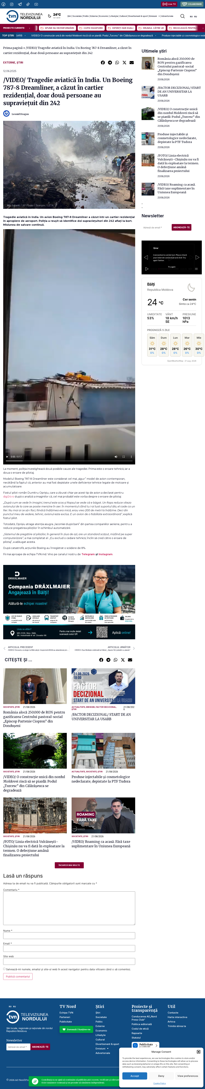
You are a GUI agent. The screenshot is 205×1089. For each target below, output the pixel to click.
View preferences (187, 1075)
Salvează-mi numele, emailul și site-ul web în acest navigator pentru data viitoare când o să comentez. (68, 969)
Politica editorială (142, 1024)
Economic (103, 16)
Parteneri (65, 1017)
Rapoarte (137, 1033)
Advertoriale (167, 16)
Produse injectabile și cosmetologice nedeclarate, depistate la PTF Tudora (157, 35)
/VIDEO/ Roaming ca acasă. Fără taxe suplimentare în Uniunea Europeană (177, 188)
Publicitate (66, 1021)
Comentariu (11, 890)
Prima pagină (13, 48)
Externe (94, 16)
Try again (172, 267)
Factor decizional (106, 707)
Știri (69, 16)
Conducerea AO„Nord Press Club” (144, 1018)
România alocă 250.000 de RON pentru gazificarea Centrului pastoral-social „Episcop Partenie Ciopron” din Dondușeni (177, 66)
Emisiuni (153, 16)
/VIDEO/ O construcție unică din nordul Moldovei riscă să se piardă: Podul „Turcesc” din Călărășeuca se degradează (179, 114)
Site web (8, 956)
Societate (77, 16)
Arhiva (171, 1021)
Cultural (123, 16)
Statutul (136, 1037)
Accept (135, 1075)
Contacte (173, 1012)
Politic (86, 16)
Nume (7, 930)
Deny (161, 1075)
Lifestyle (114, 16)
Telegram (89, 554)
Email (7, 943)
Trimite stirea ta (177, 1026)
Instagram (106, 554)
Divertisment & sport (138, 16)
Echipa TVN (66, 1012)
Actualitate (78, 707)
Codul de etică (140, 1028)
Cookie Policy (159, 1083)
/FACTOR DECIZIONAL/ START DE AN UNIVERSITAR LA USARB (179, 91)
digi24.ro (8, 496)
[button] (198, 1051)
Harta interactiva (177, 1017)
